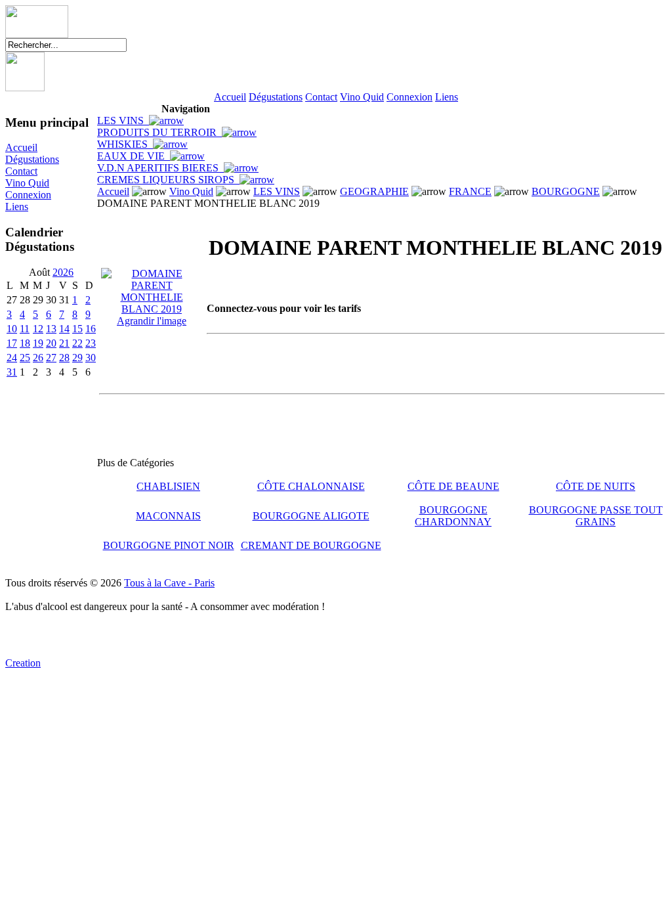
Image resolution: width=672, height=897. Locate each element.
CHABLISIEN (168, 486)
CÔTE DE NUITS (595, 486)
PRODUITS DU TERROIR (159, 132)
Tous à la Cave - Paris (169, 582)
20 (51, 343)
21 (64, 343)
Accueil (230, 96)
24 (12, 357)
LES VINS (123, 120)
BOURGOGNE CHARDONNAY (453, 515)
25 (25, 357)
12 (38, 328)
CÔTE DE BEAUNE (453, 486)
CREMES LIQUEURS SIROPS (168, 179)
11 (25, 328)
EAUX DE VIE (133, 156)
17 (12, 343)
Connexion (409, 96)
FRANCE (470, 191)
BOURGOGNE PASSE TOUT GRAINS (596, 515)
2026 (63, 272)
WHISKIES (125, 144)
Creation (23, 662)
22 (77, 343)
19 (38, 343)
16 (90, 328)
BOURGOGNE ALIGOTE (311, 515)
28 (64, 357)
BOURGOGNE (566, 191)
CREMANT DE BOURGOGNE (311, 545)
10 (12, 328)
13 (51, 328)
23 (90, 343)
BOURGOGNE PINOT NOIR (168, 545)
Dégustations (276, 96)
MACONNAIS (168, 515)
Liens (446, 96)
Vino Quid (362, 96)
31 (12, 372)
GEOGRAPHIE (374, 191)
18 (25, 343)
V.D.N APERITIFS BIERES (160, 167)
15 (77, 328)
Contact (321, 96)
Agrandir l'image (151, 320)
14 (64, 328)
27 (51, 357)
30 (90, 357)
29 (77, 357)
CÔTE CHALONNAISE (311, 486)
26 (38, 357)
